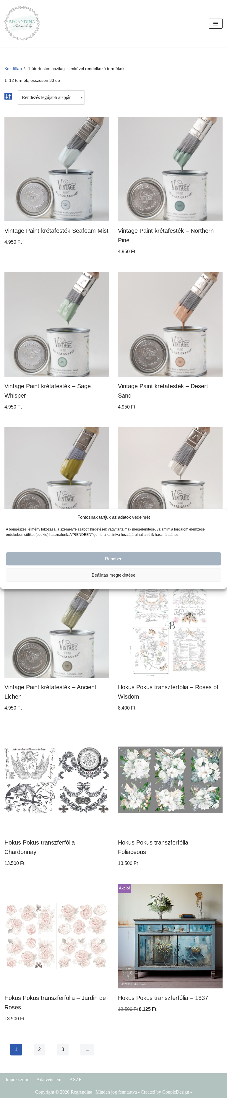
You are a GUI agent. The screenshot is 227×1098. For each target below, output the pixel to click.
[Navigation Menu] (216, 24)
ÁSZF (75, 1079)
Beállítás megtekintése (113, 575)
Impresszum (17, 1079)
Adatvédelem (48, 1079)
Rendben (113, 558)
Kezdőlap (13, 68)
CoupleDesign (175, 1091)
